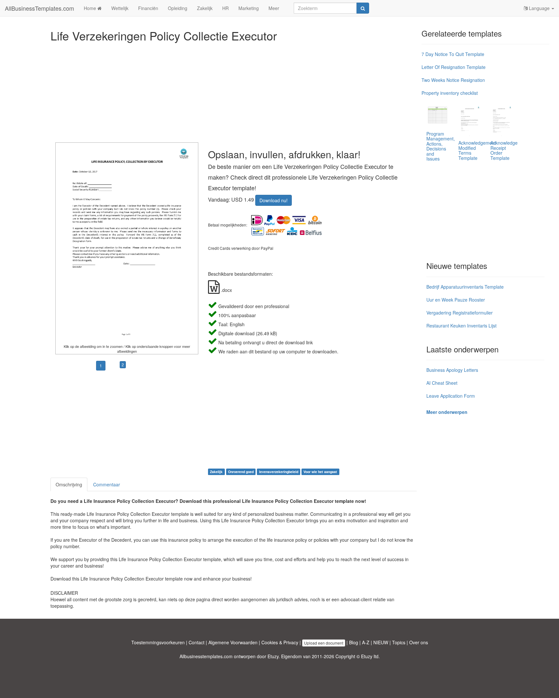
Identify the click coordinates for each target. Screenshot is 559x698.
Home (90, 8)
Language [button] (539, 8)
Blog (353, 642)
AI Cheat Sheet (441, 383)
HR (225, 8)
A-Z (365, 642)
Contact (196, 642)
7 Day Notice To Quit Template (453, 54)
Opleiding (177, 8)
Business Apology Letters (452, 370)
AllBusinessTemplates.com (39, 8)
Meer (274, 8)
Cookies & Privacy (279, 642)
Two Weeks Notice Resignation (453, 80)
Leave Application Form (450, 396)
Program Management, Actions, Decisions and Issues (440, 146)
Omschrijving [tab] (69, 484)
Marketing (248, 8)
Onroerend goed (241, 471)
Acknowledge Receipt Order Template (504, 150)
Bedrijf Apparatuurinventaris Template (465, 286)
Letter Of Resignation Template (454, 67)
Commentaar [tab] (106, 484)
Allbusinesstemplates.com (206, 656)
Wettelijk (119, 8)
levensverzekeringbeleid (278, 471)
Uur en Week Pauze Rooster (455, 299)
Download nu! (273, 200)
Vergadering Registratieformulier (459, 312)
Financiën (148, 8)
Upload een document (323, 643)
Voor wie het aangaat (320, 471)
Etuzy (273, 656)
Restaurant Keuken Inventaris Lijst (461, 325)
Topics (398, 642)
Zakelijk (205, 8)
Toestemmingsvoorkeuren (158, 642)
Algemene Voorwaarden (233, 642)
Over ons (418, 642)
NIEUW (380, 642)
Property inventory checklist (450, 93)
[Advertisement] (233, 90)
